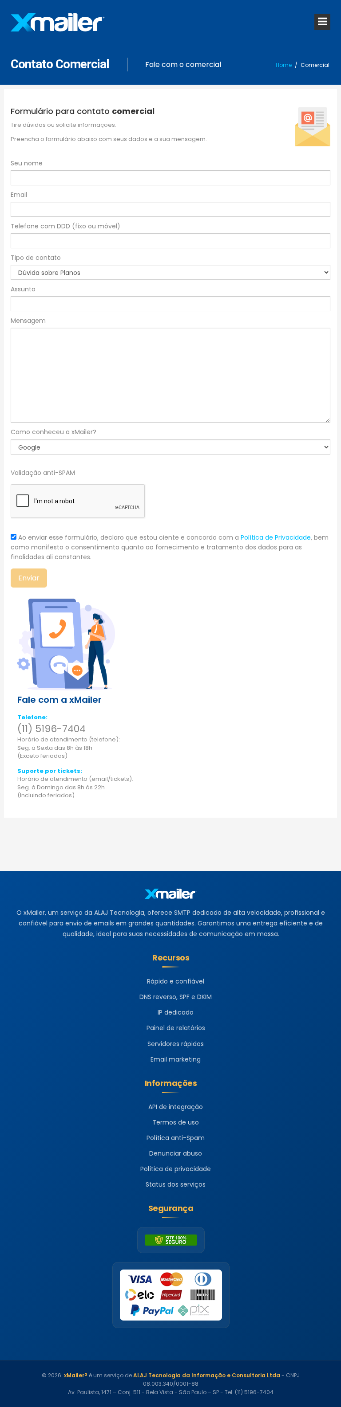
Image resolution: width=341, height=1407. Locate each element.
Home (284, 65)
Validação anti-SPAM (43, 472)
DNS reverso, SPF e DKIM (175, 996)
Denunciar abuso (175, 1153)
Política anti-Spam (176, 1137)
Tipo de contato (36, 257)
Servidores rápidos (175, 1043)
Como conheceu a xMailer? (53, 431)
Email (19, 194)
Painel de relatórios (176, 1027)
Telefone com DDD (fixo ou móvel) (65, 226)
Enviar (29, 578)
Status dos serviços (176, 1184)
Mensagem (28, 320)
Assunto (23, 289)
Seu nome (27, 163)
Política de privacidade (175, 1168)
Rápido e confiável (175, 981)
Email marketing (176, 1059)
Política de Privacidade (276, 537)
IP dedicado (176, 1012)
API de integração (175, 1106)
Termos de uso (175, 1122)
